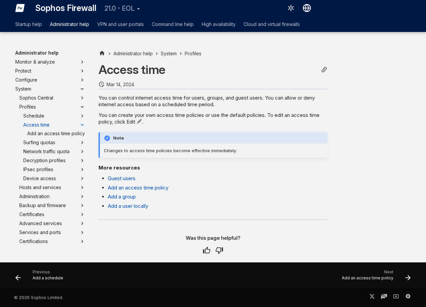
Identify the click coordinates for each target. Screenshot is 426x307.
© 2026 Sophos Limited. (38, 297)
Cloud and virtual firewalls (272, 24)
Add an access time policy (138, 187)
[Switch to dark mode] (291, 8)
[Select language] (307, 8)
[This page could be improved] (219, 250)
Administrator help (69, 24)
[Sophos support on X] (372, 297)
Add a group (122, 196)
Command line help (173, 24)
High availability (219, 24)
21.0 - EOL (119, 8)
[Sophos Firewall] (20, 8)
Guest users (121, 178)
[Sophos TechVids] (396, 297)
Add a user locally (128, 206)
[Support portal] (384, 297)
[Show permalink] (324, 69)
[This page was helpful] (206, 250)
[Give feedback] (408, 297)
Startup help (28, 24)
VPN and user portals (120, 24)
